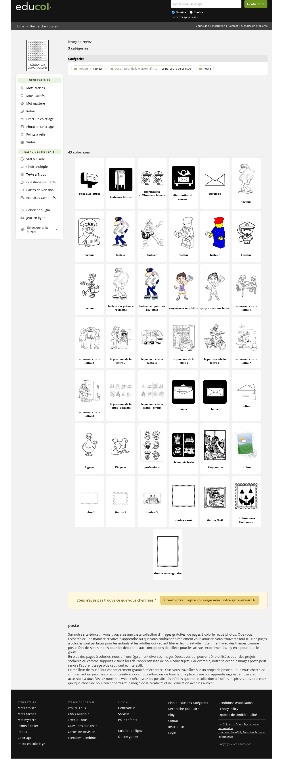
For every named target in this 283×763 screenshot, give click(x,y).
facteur (246, 202)
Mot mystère (27, 720)
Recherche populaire (183, 709)
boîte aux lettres (89, 194)
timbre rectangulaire (168, 573)
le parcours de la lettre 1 (246, 308)
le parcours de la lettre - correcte (121, 406)
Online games (128, 736)
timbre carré (183, 520)
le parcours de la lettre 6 (215, 361)
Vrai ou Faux (77, 708)
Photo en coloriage (31, 744)
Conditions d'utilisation (235, 703)
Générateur (126, 708)
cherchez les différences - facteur (152, 193)
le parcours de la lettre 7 (246, 361)
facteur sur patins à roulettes (121, 308)
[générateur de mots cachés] (37, 70)
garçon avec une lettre (183, 308)
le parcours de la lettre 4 (152, 361)
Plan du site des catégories (188, 703)
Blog (171, 715)
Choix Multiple (78, 714)
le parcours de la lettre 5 (183, 361)
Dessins (180, 12)
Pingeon (120, 467)
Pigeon (89, 467)
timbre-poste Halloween (246, 520)
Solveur (123, 714)
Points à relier (28, 726)
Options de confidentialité (237, 715)
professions (152, 467)
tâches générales (183, 462)
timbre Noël (215, 520)
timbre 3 (152, 512)
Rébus (22, 732)
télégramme (215, 467)
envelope (215, 194)
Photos (198, 12)
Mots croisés (27, 708)
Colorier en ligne (130, 730)
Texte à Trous (78, 720)
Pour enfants (127, 720)
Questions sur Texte (82, 726)
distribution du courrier (183, 197)
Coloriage (25, 738)
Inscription (218, 26)
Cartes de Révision (81, 732)
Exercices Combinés (82, 738)
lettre (183, 409)
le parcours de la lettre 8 (89, 414)
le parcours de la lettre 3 (121, 361)
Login (172, 732)
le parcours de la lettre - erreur (152, 406)
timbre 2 (120, 512)
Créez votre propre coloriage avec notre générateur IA (209, 600)
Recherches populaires (184, 17)
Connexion (202, 26)
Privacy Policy (228, 709)
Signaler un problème (254, 26)
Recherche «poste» (44, 26)
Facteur (246, 255)
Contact (233, 26)
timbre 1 (89, 512)
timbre (246, 467)
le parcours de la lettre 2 (89, 361)
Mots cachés (27, 714)
